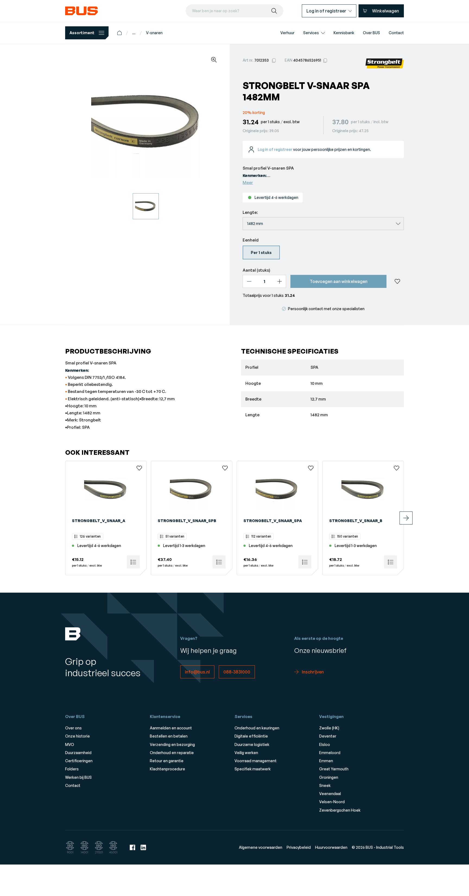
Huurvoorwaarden (331, 847)
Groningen (328, 777)
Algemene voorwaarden (260, 847)
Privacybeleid (299, 847)
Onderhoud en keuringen (256, 728)
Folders (72, 769)
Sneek (325, 785)
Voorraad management (255, 760)
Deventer (327, 736)
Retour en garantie (166, 760)
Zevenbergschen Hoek (339, 810)
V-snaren (154, 32)
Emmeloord (329, 752)
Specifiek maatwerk (252, 769)
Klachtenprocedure (167, 769)
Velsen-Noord (332, 801)
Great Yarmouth (333, 769)
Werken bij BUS (78, 777)
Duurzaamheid (78, 752)
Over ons (73, 728)
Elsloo (324, 744)
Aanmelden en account (171, 728)
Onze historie (77, 736)
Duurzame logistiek (251, 744)
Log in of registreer (275, 149)
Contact (72, 785)
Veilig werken (246, 752)
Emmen (326, 760)
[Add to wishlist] (397, 281)
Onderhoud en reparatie (172, 752)
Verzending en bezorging (172, 744)
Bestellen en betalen (169, 736)
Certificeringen (79, 760)
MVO (69, 744)
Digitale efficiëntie (251, 736)
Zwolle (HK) (329, 728)
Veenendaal (330, 793)
